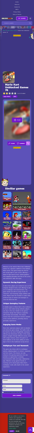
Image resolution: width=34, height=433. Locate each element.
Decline (17, 431)
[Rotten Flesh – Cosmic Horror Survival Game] (7, 245)
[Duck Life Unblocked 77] (27, 254)
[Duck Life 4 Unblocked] (7, 235)
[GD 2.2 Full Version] (7, 225)
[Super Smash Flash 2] (27, 215)
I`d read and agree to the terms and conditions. (14, 392)
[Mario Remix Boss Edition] (7, 215)
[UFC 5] (7, 254)
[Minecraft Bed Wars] (17, 225)
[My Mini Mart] (27, 235)
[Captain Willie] (17, 254)
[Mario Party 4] (7, 206)
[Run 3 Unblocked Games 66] (17, 245)
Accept (11, 431)
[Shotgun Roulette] (27, 245)
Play (18, 120)
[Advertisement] (17, 53)
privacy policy (12, 428)
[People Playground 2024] (17, 235)
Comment (22, 143)
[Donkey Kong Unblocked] (27, 225)
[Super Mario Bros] (7, 196)
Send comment (17, 395)
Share (13, 143)
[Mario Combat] (22, 201)
